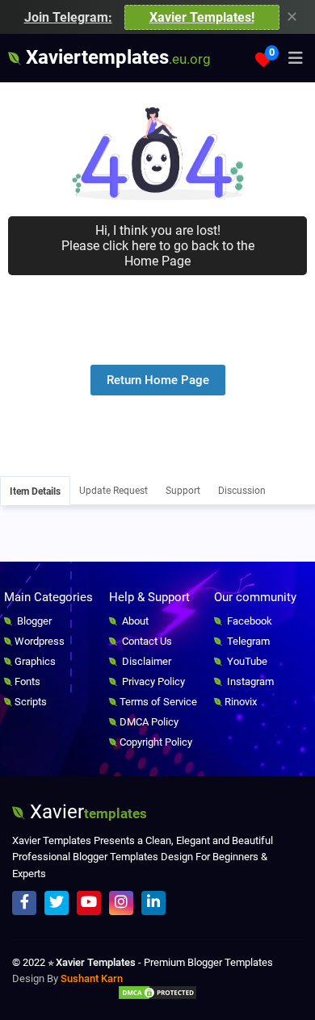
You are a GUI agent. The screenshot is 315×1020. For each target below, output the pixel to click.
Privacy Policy (152, 681)
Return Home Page (158, 380)
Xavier (86, 812)
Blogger (33, 621)
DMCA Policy (149, 722)
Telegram (247, 641)
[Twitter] (56, 903)
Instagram (249, 681)
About (134, 621)
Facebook (248, 621)
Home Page (157, 261)
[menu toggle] (295, 58)
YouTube (246, 661)
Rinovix (241, 702)
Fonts (27, 681)
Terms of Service (158, 702)
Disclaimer (145, 661)
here (144, 245)
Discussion (242, 490)
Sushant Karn (92, 978)
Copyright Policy (156, 742)
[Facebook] (24, 903)
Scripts (31, 702)
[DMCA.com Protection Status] (157, 996)
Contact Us (146, 641)
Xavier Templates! (201, 17)
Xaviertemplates (116, 57)
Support (183, 490)
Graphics (35, 661)
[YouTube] (89, 903)
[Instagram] (121, 903)
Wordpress (40, 641)
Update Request (113, 490)
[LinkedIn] (153, 903)
